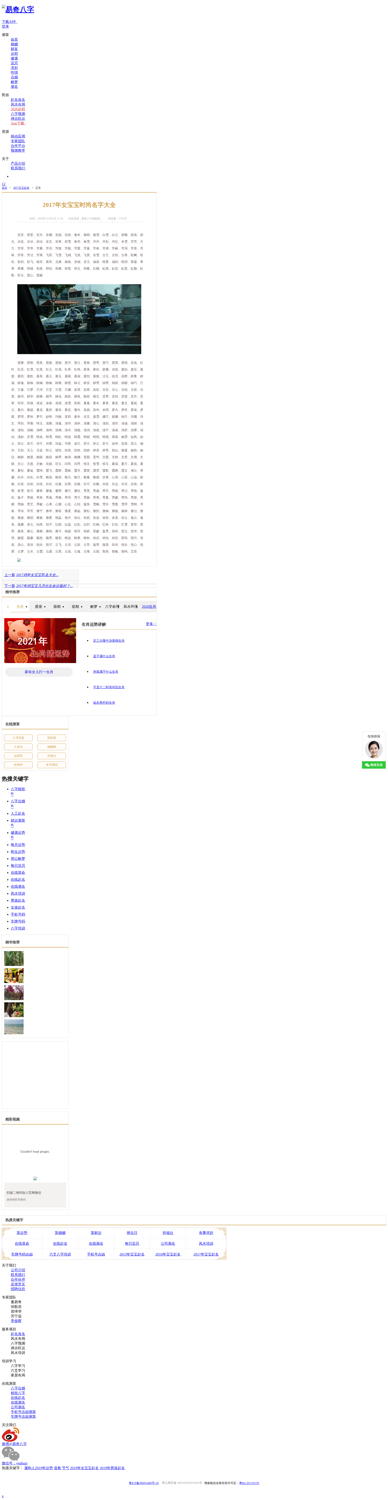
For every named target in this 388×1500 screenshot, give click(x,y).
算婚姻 (60, 1236)
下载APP (10, 22)
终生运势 (18, 855)
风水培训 (18, 897)
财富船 (51, 741)
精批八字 (18, 1396)
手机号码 (18, 918)
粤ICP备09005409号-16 (144, 1486)
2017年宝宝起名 (206, 1258)
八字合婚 (18, 1392)
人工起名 (18, 817)
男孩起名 (18, 904)
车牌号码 (18, 925)
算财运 (96, 1236)
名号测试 (52, 768)
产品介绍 (18, 163)
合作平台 (18, 146)
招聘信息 (18, 1292)
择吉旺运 (18, 118)
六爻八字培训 (60, 1258)
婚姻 (14, 44)
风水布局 (18, 104)
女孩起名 (18, 911)
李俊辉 (16, 1324)
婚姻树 (51, 750)
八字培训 (18, 932)
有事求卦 (206, 1236)
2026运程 (18, 109)
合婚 (14, 77)
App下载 (18, 123)
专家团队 (18, 141)
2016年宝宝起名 (168, 1258)
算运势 (22, 1236)
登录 (5, 26)
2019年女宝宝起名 (84, 1471)
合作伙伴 (18, 1283)
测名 (14, 87)
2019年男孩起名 (112, 1471)
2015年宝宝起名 (132, 1258)
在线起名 (18, 883)
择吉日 (132, 1236)
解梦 (14, 82)
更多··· (151, 627)
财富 (14, 49)
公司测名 (168, 1247)
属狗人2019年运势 (38, 1471)
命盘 (14, 39)
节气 (65, 1471)
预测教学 (18, 150)
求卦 (14, 68)
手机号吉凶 (96, 1258)
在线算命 (18, 876)
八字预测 (18, 114)
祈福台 (51, 759)
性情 (14, 72)
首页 (4, 191)
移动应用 (18, 136)
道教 (57, 1471)
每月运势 (18, 848)
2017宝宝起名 (21, 191)
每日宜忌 (18, 869)
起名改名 (18, 100)
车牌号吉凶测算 (23, 1420)
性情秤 (18, 768)
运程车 (18, 759)
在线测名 (18, 890)
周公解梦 (18, 862)
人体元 (18, 750)
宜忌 (14, 63)
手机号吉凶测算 (23, 1415)
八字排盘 (18, 741)
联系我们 (18, 168)
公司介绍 (18, 1274)
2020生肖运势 (152, 610)
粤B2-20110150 (249, 1486)
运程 (14, 53)
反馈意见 (18, 1288)
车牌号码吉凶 (22, 1258)
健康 (14, 58)
